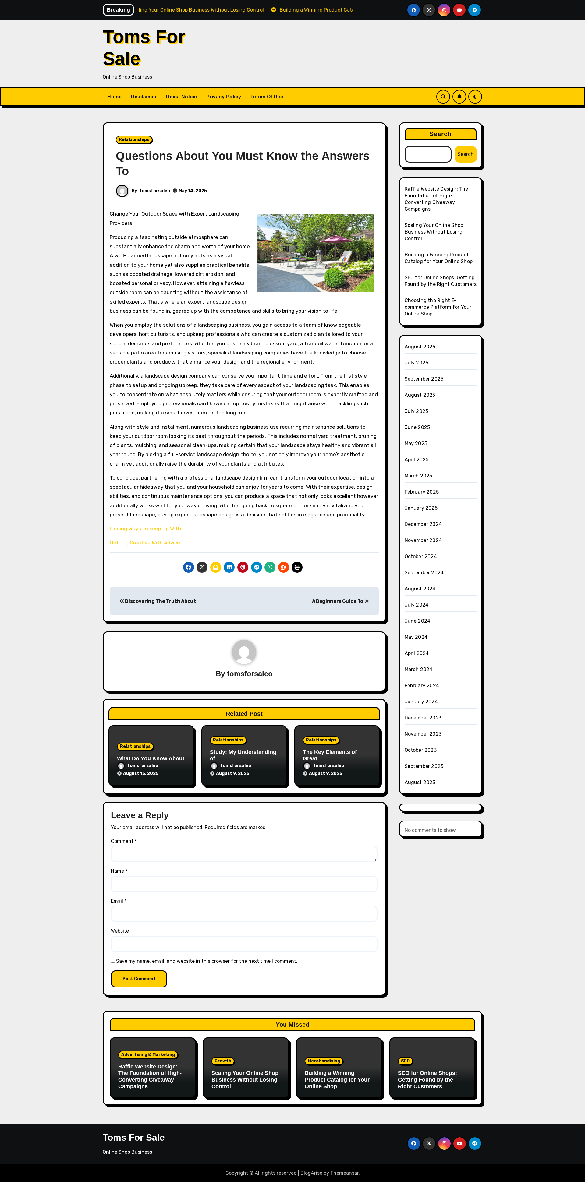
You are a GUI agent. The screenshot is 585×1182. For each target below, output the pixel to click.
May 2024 (416, 637)
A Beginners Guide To (338, 601)
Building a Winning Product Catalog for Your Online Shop (337, 1079)
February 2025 (422, 492)
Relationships (134, 139)
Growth (222, 1061)
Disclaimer (144, 96)
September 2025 (424, 379)
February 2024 (422, 685)
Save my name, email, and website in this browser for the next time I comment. (206, 961)
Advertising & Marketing (148, 1054)
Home (114, 96)
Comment (124, 841)
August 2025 (420, 395)
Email (118, 901)
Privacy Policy (223, 96)
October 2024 (421, 556)
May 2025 (416, 443)
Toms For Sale (134, 1137)
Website (120, 931)
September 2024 (424, 572)
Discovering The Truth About (160, 601)
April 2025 (417, 460)
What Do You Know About (150, 758)
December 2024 (423, 524)
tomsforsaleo (154, 190)
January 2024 (421, 702)
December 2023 (423, 718)
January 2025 (421, 508)
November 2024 (423, 540)
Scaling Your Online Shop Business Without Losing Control (434, 231)
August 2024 (420, 589)
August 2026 (420, 347)
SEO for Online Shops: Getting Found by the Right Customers (427, 1079)
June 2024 (418, 621)
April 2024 (417, 653)
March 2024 (419, 669)
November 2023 (423, 734)
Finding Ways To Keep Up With (145, 529)
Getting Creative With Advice (145, 543)
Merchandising (324, 1061)
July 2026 (417, 363)
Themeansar (344, 1173)
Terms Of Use (266, 96)
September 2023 (424, 766)
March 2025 (418, 476)
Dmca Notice (181, 96)
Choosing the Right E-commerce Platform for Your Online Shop (438, 307)
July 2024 (417, 605)
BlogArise (311, 1173)
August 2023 (420, 782)
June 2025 (417, 427)
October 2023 (421, 750)
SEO (405, 1061)
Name (119, 871)
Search (441, 134)
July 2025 (416, 411)
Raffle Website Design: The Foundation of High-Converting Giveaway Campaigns (150, 1076)
